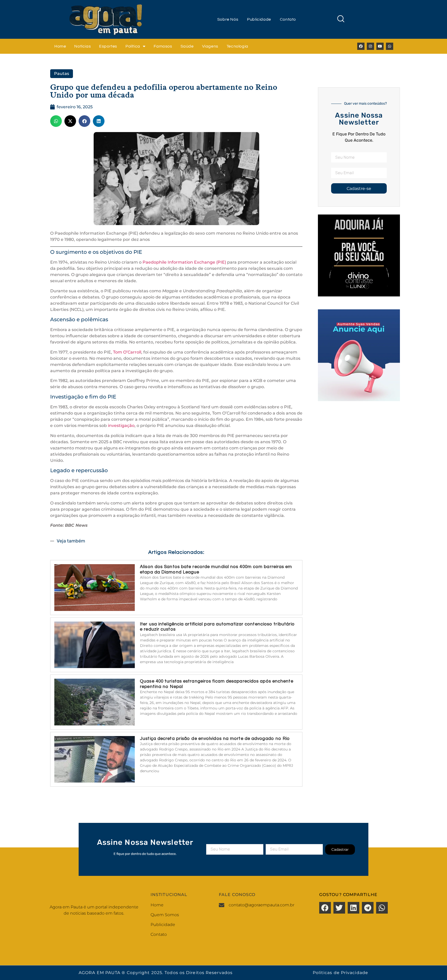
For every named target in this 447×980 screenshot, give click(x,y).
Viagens (210, 46)
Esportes (108, 46)
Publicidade (259, 19)
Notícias (82, 46)
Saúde (187, 46)
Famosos (163, 46)
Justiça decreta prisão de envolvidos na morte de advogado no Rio (215, 738)
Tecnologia (237, 46)
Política (132, 46)
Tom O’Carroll (127, 352)
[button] (56, 121)
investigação (121, 425)
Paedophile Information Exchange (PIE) (184, 262)
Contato (288, 19)
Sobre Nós (227, 19)
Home (60, 46)
